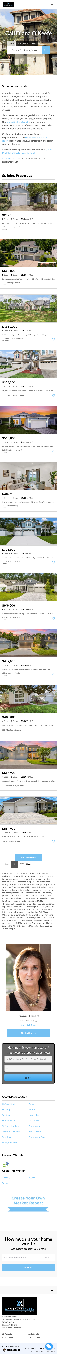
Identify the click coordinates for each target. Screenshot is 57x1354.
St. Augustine (8, 1104)
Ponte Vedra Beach (37, 1137)
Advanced (23, 43)
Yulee (31, 1104)
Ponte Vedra (34, 1126)
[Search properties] (46, 50)
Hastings (6, 1109)
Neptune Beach (9, 1142)
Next (28, 864)
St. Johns (6, 1137)
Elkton (31, 1109)
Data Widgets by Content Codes (41, 1351)
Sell (33, 43)
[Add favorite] (53, 228)
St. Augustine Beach (11, 1126)
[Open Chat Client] (49, 1346)
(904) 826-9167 (28, 1024)
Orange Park (34, 1115)
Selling (5, 1183)
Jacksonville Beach (11, 1131)
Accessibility (30, 1348)
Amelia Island (34, 1131)
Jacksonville (34, 1120)
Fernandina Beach (10, 1120)
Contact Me (27, 1033)
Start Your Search (28, 857)
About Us (6, 1177)
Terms (42, 1348)
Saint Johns (7, 1115)
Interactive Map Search (17, 122)
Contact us (7, 158)
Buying (31, 1177)
